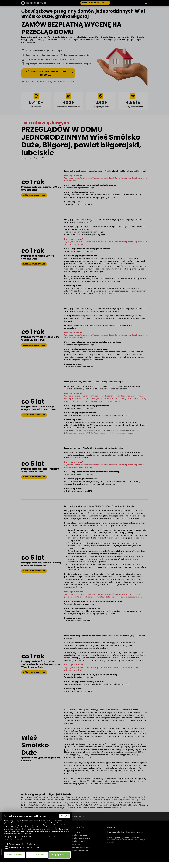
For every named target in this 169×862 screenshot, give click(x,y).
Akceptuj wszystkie (59, 855)
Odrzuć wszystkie (14, 855)
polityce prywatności (16, 839)
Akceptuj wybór (37, 855)
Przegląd (65, 816)
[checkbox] (12, 844)
